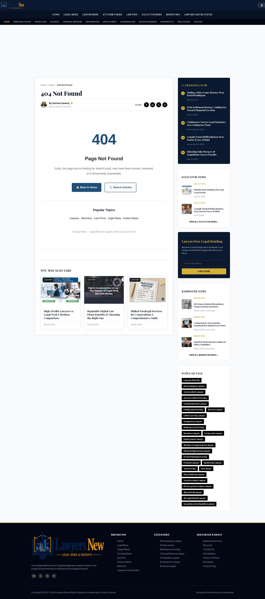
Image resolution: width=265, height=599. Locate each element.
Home (55, 14)
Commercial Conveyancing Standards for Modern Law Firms (209, 324)
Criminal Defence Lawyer (172, 553)
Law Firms (100, 218)
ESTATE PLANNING (148, 21)
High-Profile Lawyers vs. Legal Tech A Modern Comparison (59, 314)
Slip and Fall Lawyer (193, 492)
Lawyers (74, 218)
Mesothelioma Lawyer (194, 474)
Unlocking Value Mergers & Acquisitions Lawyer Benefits (202, 153)
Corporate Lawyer (213, 433)
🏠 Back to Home (86, 187)
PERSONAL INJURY (22, 21)
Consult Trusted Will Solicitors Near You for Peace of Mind (205, 138)
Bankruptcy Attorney (194, 427)
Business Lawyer (192, 433)
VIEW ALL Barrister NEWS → (204, 355)
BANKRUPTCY (167, 21)
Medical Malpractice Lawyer (197, 451)
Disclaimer (208, 562)
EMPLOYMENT (110, 21)
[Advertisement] (132, 51)
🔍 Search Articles (120, 187)
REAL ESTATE (184, 21)
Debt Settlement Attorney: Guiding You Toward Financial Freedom (206, 109)
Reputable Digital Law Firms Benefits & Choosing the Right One (103, 314)
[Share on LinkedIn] (152, 104)
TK (47, 576)
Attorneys (86, 218)
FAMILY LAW (40, 21)
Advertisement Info (212, 541)
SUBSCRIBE (204, 271)
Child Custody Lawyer (194, 415)
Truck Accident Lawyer (194, 480)
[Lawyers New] (12, 5)
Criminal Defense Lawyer (195, 404)
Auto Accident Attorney (195, 398)
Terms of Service (211, 557)
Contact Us (208, 549)
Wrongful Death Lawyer (195, 498)
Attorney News (112, 14)
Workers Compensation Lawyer (199, 445)
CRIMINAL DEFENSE (72, 21)
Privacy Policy (209, 566)
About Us (207, 545)
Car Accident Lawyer (194, 392)
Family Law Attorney (193, 409)
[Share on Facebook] (146, 104)
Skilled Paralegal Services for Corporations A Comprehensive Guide (146, 314)
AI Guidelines (209, 553)
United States (130, 218)
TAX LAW (198, 21)
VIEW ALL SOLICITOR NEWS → (204, 221)
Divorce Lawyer (215, 409)
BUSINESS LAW (128, 21)
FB (34, 576)
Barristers (173, 14)
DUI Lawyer (206, 468)
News (51, 85)
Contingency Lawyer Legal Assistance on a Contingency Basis (206, 123)
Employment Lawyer (193, 439)
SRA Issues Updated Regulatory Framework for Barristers (209, 305)
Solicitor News (152, 14)
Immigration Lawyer (193, 421)
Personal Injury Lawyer (194, 386)
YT (54, 576)
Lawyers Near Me (192, 380)
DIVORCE (54, 21)
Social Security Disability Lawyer (199, 504)
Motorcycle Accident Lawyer (198, 486)
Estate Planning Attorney (195, 457)
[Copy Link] (164, 104)
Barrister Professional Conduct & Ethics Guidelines (210, 343)
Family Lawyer (167, 545)
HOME (7, 21)
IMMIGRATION (92, 21)
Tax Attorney (190, 468)
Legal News (71, 14)
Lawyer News (90, 14)
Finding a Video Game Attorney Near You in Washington (205, 94)
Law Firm (132, 14)
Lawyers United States (198, 14)
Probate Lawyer (191, 463)
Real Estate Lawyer (213, 463)
